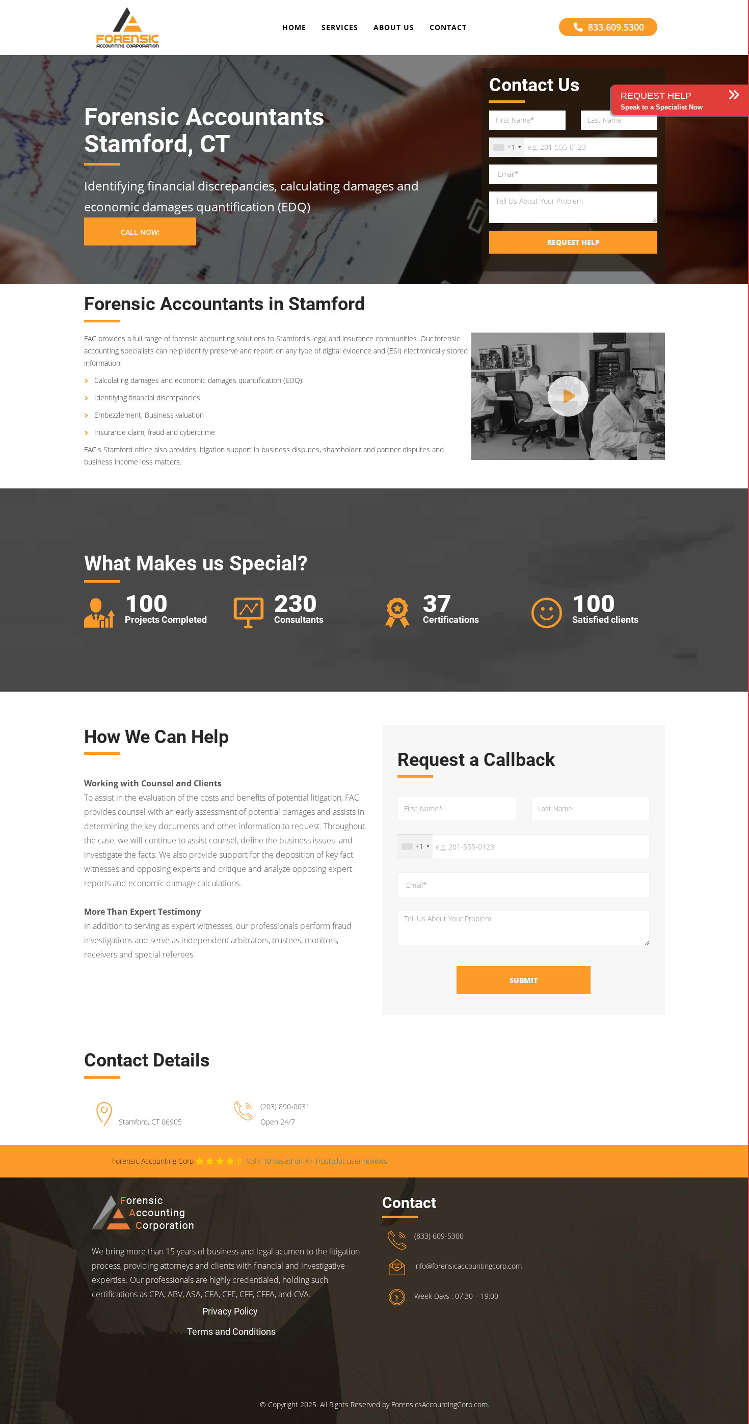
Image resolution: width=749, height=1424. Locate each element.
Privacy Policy (230, 1311)
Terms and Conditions (231, 1331)
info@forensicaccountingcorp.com (468, 1266)
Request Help (573, 242)
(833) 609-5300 (439, 1236)
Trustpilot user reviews (317, 1161)
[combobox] (507, 147)
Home (294, 27)
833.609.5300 (616, 27)
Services (340, 27)
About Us (393, 27)
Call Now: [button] (140, 232)
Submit (524, 980)
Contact (448, 27)
